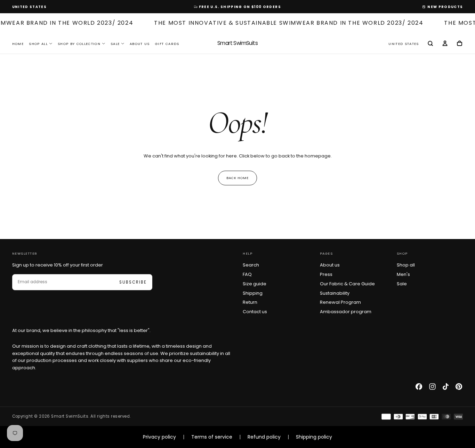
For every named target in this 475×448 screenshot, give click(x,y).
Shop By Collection (79, 43)
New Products (445, 7)
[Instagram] (432, 387)
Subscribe (132, 282)
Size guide (254, 283)
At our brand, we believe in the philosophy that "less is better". (81, 330)
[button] (29, 7)
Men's (403, 274)
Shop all (406, 265)
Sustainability (334, 293)
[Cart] (459, 44)
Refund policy (264, 436)
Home (18, 43)
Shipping (253, 293)
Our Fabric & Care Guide (347, 283)
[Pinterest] (459, 387)
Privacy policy (159, 436)
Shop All (38, 43)
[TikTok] (446, 387)
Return (250, 302)
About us (330, 265)
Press (326, 274)
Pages (326, 253)
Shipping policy (314, 436)
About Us (140, 43)
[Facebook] (419, 387)
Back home (237, 178)
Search (251, 265)
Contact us (255, 311)
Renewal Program (340, 302)
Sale (115, 43)
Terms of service (211, 436)
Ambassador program (345, 311)
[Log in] (445, 44)
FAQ (247, 274)
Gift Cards (167, 43)
